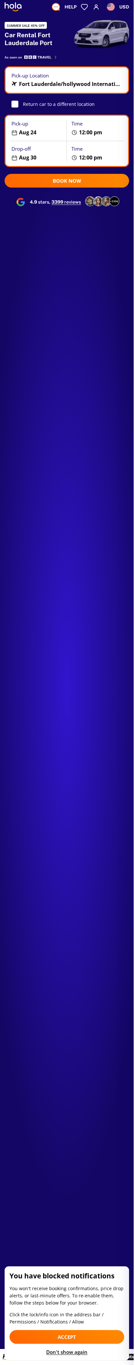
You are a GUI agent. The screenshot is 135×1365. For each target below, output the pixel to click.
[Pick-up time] (97, 128)
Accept (67, 1337)
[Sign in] (96, 7)
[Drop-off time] (97, 153)
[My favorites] (84, 7)
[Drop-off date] (36, 153)
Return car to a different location (59, 104)
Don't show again (66, 1352)
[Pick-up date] (36, 128)
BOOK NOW (67, 180)
